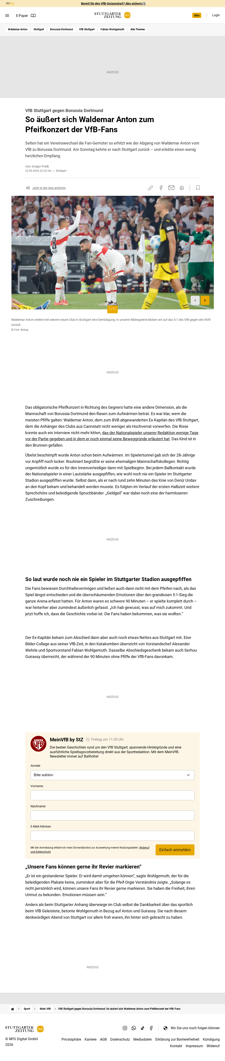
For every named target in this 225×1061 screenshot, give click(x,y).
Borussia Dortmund (61, 29)
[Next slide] (205, 300)
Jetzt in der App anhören (49, 188)
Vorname (37, 786)
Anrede (35, 765)
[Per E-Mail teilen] (171, 187)
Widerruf (213, 1046)
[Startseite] (12, 1009)
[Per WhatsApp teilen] (182, 188)
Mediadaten (142, 1039)
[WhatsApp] (133, 1027)
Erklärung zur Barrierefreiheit (177, 1039)
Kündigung (211, 1039)
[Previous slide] (195, 300)
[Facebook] (151, 1027)
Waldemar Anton (17, 29)
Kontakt (176, 1046)
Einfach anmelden (175, 849)
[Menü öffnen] (7, 15)
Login (216, 15)
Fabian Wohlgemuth (112, 29)
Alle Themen (138, 29)
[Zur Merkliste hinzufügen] (197, 188)
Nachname (38, 806)
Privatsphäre (71, 1039)
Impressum (194, 1046)
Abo (197, 15)
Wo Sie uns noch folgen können (195, 1028)
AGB (103, 1039)
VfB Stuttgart (86, 29)
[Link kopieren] (150, 188)
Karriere (90, 1039)
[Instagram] (125, 1027)
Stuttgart (39, 29)
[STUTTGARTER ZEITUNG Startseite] (112, 15)
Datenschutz (120, 1039)
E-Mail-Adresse (41, 826)
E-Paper (22, 16)
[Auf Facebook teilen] (161, 187)
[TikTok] (142, 1027)
